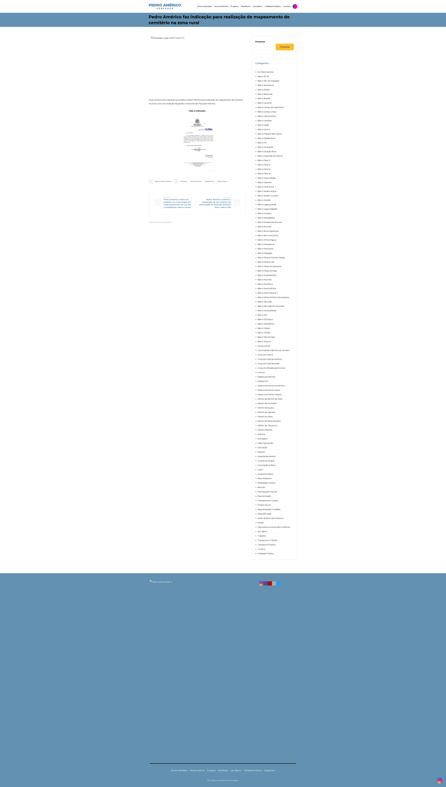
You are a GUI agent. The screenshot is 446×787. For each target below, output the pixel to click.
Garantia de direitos (266, 456)
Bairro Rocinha (264, 280)
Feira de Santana (196, 181)
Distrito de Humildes (267, 403)
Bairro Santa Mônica (267, 288)
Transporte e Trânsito (267, 540)
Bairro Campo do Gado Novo (271, 107)
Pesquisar (260, 42)
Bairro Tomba (264, 333)
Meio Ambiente (265, 478)
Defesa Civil (263, 381)
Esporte (261, 452)
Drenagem (263, 439)
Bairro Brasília (264, 98)
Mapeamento (209, 181)
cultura (261, 372)
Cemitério (183, 181)
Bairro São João (265, 302)
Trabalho (262, 536)
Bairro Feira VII (264, 174)
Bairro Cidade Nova (266, 138)
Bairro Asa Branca (266, 85)
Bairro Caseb (263, 125)
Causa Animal (264, 346)
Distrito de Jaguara (266, 412)
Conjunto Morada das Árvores (271, 368)
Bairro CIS (262, 143)
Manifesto (223, 770)
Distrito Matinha (265, 430)
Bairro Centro (264, 129)
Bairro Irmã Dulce (266, 187)
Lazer (260, 470)
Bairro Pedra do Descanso (269, 266)
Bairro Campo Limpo (267, 112)
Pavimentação (264, 496)
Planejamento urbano (268, 500)
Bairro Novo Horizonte (268, 235)
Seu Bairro (262, 531)
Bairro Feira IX (264, 165)
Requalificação (264, 514)
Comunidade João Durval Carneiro (274, 350)
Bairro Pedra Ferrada (267, 271)
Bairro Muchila (264, 227)
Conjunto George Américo (270, 359)
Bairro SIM (262, 315)
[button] (261, 583)
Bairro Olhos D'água (267, 240)
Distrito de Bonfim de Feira (270, 399)
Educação (262, 447)
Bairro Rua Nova (265, 284)
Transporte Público (267, 545)
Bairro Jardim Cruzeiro (268, 196)
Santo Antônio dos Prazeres (270, 518)
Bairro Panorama (265, 249)
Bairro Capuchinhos (267, 116)
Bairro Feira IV (264, 160)
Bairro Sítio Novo (265, 319)
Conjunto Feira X (265, 355)
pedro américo (222, 181)
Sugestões (269, 770)
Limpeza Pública (265, 474)
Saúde (261, 523)
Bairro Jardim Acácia (267, 191)
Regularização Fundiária (163, 181)
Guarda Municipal (266, 461)
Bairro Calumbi (264, 103)
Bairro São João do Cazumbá (271, 306)
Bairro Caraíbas (264, 121)
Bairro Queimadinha (267, 275)
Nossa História (197, 770)
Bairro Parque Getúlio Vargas (271, 257)
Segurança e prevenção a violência (274, 527)
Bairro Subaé (264, 328)
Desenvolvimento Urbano (270, 394)
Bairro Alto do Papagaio (268, 81)
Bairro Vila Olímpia (266, 337)
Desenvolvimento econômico (271, 386)
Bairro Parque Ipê (266, 262)
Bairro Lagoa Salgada (267, 209)
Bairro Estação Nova (267, 151)
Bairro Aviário (264, 90)
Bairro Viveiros (264, 341)
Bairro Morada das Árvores (270, 222)
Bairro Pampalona (266, 244)
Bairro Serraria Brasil (267, 310)
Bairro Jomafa (264, 200)
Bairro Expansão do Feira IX (270, 156)
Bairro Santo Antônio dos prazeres (273, 297)
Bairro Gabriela (264, 182)
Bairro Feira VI (264, 169)
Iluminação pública (266, 465)
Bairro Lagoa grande (267, 204)
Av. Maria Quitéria (266, 72)
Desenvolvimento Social (269, 390)
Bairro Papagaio (265, 253)
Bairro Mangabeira (266, 218)
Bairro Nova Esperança (268, 231)
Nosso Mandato (179, 770)
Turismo (261, 549)
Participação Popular (267, 492)
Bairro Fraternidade (267, 178)
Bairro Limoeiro (265, 213)
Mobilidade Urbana (266, 483)
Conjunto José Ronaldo (268, 364)
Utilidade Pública (266, 553)
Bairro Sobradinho (266, 324)
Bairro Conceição (265, 147)
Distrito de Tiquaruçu (268, 425)
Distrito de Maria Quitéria (269, 421)
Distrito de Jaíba (265, 417)
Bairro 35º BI (263, 76)
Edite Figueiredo (265, 443)
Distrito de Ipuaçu (266, 408)
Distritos (261, 434)
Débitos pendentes (266, 377)
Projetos (211, 770)
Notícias (261, 487)
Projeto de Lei (264, 505)
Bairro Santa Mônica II (268, 293)
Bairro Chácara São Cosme (270, 134)
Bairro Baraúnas (265, 94)
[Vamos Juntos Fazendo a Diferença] (165, 6)
